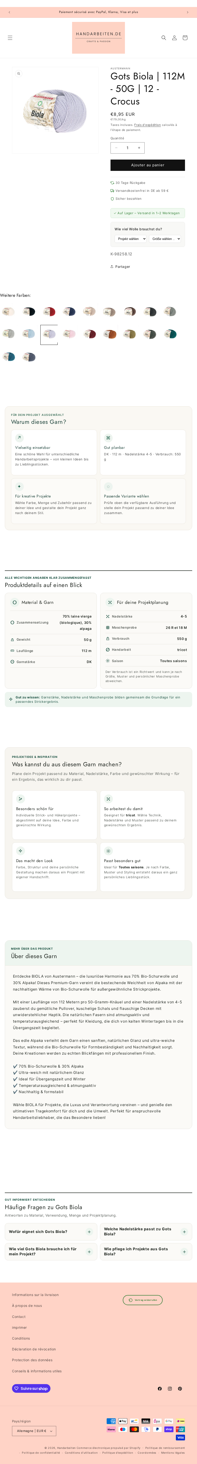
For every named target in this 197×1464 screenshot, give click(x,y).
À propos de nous (27, 1305)
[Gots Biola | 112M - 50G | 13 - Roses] (69, 335)
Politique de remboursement (165, 1448)
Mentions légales (173, 1452)
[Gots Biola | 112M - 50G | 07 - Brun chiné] (129, 312)
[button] (10, 37)
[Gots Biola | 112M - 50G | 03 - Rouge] (49, 312)
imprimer (19, 1327)
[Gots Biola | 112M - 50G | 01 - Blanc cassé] (8, 312)
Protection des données (32, 1360)
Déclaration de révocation (34, 1349)
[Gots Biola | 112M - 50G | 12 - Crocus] (49, 335)
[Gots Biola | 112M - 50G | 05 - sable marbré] (89, 312)
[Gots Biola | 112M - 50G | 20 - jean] (28, 357)
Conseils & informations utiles (37, 1371)
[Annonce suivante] (187, 12)
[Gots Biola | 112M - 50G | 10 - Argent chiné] (8, 335)
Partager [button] (122, 266)
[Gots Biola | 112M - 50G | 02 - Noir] (28, 312)
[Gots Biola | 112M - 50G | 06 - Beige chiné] (109, 312)
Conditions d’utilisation (81, 1452)
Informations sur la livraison (35, 1295)
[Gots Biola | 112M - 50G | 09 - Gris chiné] (170, 312)
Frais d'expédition (147, 125)
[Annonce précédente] (9, 12)
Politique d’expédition (117, 1452)
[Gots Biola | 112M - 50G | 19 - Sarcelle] (8, 357)
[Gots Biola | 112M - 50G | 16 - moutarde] (129, 335)
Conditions (21, 1338)
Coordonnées (147, 1452)
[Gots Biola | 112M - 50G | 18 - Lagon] (170, 335)
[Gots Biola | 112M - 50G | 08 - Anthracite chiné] (150, 312)
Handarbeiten (66, 1448)
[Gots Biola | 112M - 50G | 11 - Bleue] (28, 335)
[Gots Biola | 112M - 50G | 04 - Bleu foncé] (69, 312)
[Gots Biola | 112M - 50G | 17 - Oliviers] (150, 335)
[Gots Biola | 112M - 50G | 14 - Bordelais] (89, 335)
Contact (18, 1317)
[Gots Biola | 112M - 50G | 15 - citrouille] (109, 335)
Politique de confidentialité (41, 1452)
